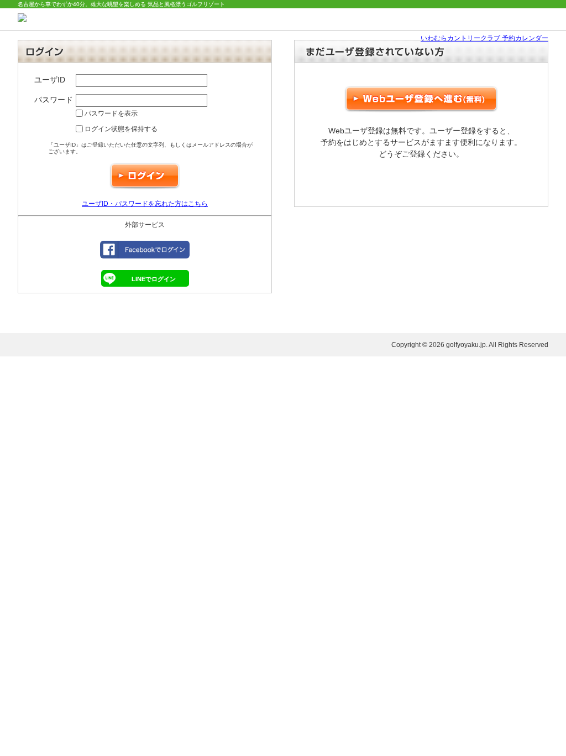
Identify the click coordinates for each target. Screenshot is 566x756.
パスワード (53, 99)
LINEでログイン (154, 279)
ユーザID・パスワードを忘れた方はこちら (145, 204)
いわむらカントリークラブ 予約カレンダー (484, 38)
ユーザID (49, 79)
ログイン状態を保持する (120, 129)
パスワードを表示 (110, 113)
